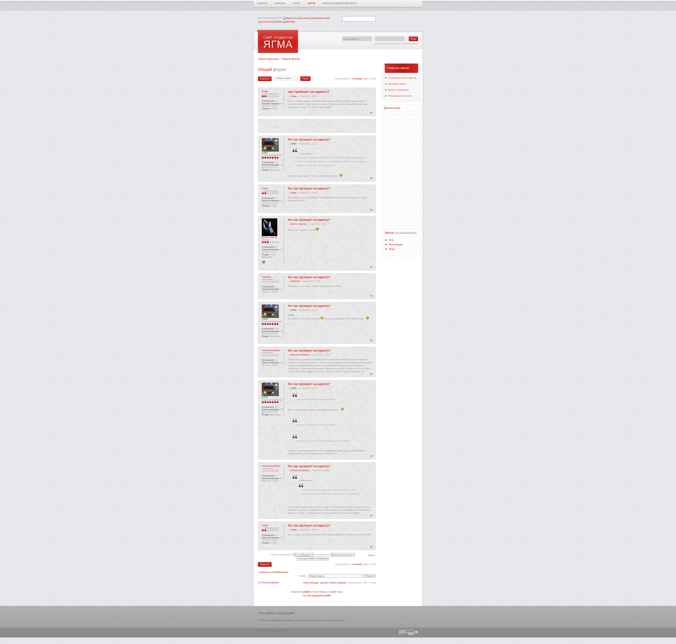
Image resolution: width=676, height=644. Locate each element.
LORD (293, 144)
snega (293, 96)
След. (371, 555)
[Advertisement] (317, 126)
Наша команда (310, 583)
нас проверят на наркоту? (308, 92)
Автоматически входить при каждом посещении (398, 44)
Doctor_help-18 (298, 224)
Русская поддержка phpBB (317, 595)
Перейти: (303, 576)
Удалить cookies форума (333, 583)
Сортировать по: (322, 555)
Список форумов (268, 58)
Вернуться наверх (371, 113)
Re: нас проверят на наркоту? (309, 139)
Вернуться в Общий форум (274, 572)
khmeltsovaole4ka (299, 355)
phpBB (306, 592)
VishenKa (295, 281)
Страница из (360, 78)
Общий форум (291, 58)
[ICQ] (263, 262)
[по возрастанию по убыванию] (313, 558)
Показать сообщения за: (282, 555)
